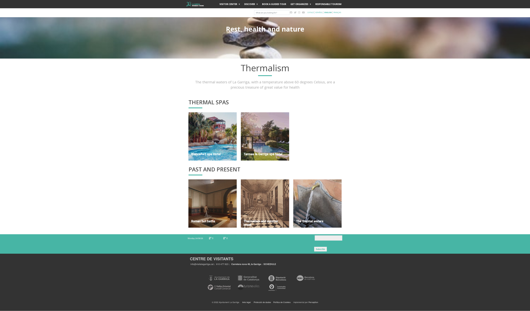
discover (248, 5)
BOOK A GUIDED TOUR (274, 4)
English (328, 12)
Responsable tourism (328, 4)
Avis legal (246, 302)
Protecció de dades (262, 302)
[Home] (195, 4)
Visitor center (227, 5)
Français (337, 12)
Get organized (298, 5)
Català (310, 12)
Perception (313, 302)
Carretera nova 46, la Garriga (246, 264)
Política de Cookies (282, 302)
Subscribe (320, 249)
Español (319, 12)
